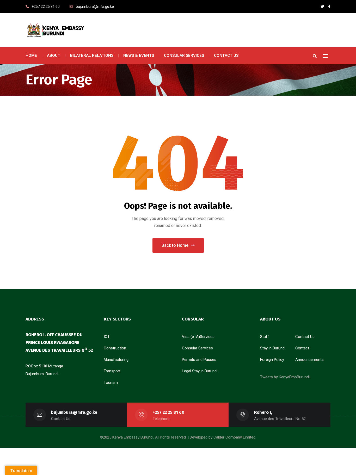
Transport (112, 371)
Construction (115, 348)
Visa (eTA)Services (198, 336)
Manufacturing (116, 359)
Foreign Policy (272, 359)
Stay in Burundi (272, 348)
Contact (302, 348)
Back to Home (175, 245)
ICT (107, 336)
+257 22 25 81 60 (168, 412)
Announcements (309, 359)
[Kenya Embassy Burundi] (55, 30)
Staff (264, 336)
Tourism (111, 382)
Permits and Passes (199, 359)
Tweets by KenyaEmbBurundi (285, 377)
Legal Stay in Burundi (199, 371)
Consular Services (197, 348)
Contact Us (305, 336)
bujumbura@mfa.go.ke (74, 412)
